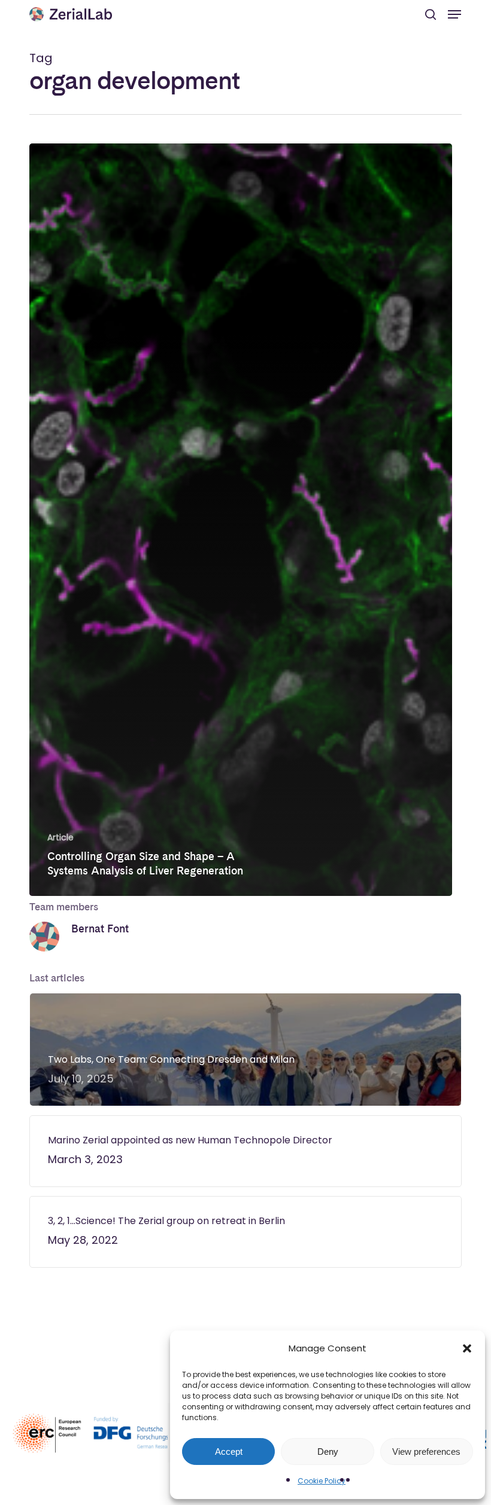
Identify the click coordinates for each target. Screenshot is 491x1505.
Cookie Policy (321, 1481)
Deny (327, 1451)
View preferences (426, 1451)
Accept (229, 1451)
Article (60, 837)
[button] (467, 1348)
